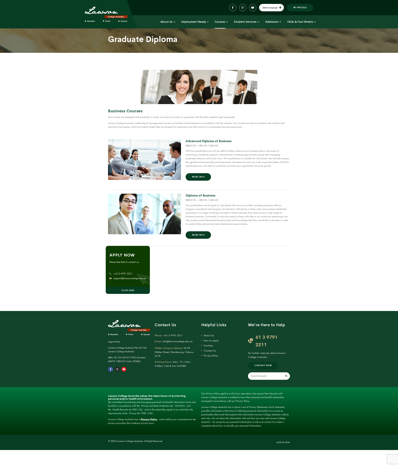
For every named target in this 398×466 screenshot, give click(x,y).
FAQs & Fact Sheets (300, 21)
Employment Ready (193, 21)
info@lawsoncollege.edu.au (177, 341)
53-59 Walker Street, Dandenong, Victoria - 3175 (175, 352)
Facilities (208, 345)
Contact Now (263, 365)
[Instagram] (117, 369)
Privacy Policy (211, 355)
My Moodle (300, 7)
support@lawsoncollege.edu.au (129, 278)
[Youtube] (124, 369)
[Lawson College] (106, 14)
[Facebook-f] (110, 369)
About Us (166, 21)
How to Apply (211, 340)
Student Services (245, 21)
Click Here (127, 290)
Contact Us (210, 350)
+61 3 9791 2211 (123, 273)
